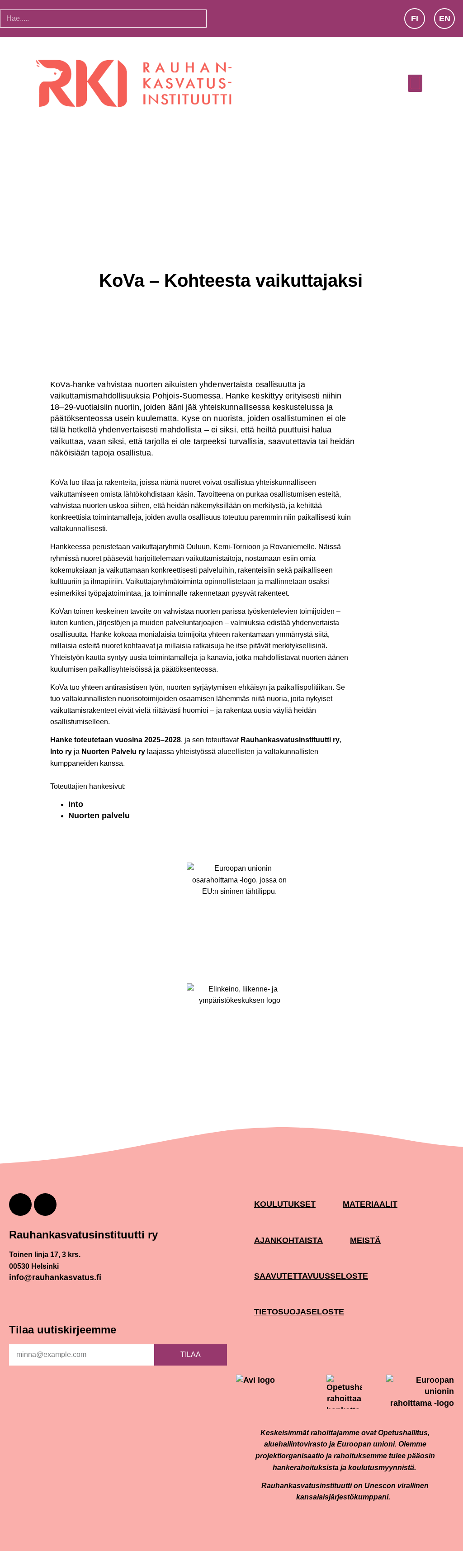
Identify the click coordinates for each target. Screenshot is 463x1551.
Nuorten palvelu (99, 815)
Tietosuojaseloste (299, 1312)
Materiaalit (370, 1204)
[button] (415, 83)
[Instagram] (20, 1204)
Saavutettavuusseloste (311, 1276)
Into (75, 804)
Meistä (365, 1240)
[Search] (219, 18)
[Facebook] (45, 1204)
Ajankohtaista (288, 1240)
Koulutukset (285, 1204)
